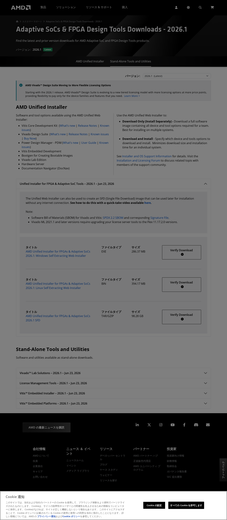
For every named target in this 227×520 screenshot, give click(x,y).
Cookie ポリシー (71, 516)
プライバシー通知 (46, 516)
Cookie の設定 (154, 505)
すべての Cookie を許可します (186, 505)
